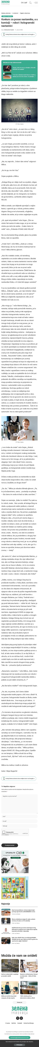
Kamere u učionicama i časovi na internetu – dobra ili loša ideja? (29, 976)
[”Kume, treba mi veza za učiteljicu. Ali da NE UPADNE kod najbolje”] (19, 68)
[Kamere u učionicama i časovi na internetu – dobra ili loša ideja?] (29, 965)
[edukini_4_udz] (15, 887)
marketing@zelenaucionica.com (20, 1037)
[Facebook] (17, 1018)
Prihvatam (19, 1045)
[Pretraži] (30, 2)
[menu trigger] (35, 2)
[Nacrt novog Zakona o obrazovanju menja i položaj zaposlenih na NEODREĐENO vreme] (5, 912)
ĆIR (22, 3)
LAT (25, 3)
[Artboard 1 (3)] (15, 861)
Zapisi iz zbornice (7, 16)
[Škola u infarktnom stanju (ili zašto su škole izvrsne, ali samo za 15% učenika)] (5, 921)
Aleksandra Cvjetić (9, 29)
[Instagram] (21, 1018)
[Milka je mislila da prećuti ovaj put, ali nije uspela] (10, 987)
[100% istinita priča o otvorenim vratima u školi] (29, 987)
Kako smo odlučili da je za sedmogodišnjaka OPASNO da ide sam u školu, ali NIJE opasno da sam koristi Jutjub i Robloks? (24, 939)
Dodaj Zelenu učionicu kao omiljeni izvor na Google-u (20, 34)
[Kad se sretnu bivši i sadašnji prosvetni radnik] (10, 965)
